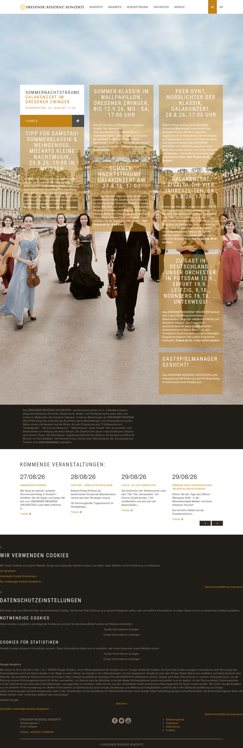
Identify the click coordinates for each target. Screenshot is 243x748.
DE (212, 7)
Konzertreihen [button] (137, 7)
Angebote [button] (115, 7)
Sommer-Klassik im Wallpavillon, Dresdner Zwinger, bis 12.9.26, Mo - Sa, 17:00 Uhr (122, 103)
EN (221, 7)
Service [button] (179, 7)
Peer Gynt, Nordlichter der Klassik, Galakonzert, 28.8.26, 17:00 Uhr (191, 103)
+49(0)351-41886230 (42, 732)
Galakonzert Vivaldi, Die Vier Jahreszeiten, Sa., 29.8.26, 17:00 (191, 188)
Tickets (31, 121)
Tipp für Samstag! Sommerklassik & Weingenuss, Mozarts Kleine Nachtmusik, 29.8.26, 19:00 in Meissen (52, 151)
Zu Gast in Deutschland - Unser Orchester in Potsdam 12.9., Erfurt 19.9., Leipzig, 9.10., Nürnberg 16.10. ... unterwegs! (191, 281)
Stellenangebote (175, 719)
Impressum (236, 587)
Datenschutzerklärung (217, 587)
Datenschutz (173, 726)
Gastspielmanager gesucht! (190, 362)
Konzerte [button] (96, 7)
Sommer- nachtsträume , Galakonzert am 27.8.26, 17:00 (122, 177)
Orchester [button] (161, 7)
